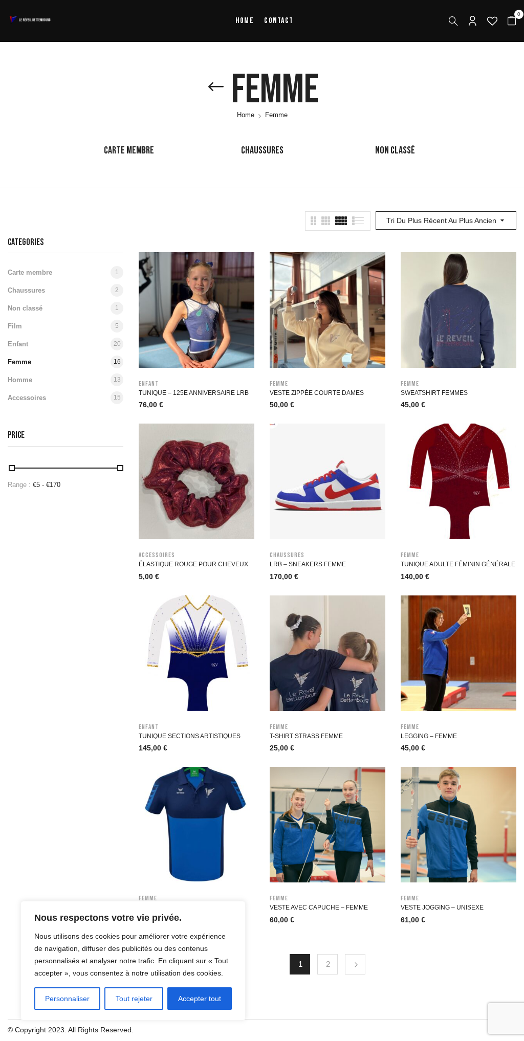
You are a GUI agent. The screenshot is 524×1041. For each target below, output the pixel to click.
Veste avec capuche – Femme (319, 907)
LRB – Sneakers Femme (308, 564)
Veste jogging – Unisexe (442, 907)
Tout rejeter (134, 998)
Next (355, 964)
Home (245, 115)
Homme (20, 380)
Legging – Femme (429, 736)
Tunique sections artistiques (190, 736)
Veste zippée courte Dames (317, 392)
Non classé (395, 150)
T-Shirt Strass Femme (306, 736)
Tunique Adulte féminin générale (458, 564)
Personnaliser (67, 998)
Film (15, 326)
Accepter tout (199, 998)
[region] (133, 961)
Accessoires (27, 398)
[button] (511, 21)
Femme (19, 362)
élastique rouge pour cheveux (193, 564)
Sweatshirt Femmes (434, 392)
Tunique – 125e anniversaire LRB (194, 392)
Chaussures (262, 150)
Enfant (18, 344)
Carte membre (129, 150)
